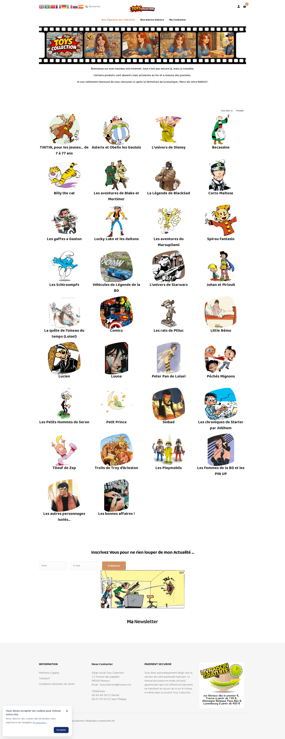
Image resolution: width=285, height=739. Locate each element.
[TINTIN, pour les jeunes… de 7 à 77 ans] (64, 129)
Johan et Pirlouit (220, 284)
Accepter (61, 729)
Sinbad (168, 422)
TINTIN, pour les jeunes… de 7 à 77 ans (64, 150)
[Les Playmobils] (168, 450)
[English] (42, 6)
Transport (44, 678)
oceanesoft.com (106, 720)
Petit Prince (116, 422)
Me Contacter (177, 20)
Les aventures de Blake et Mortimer (116, 196)
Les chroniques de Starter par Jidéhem (220, 425)
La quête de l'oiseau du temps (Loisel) (64, 333)
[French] (58, 6)
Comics (116, 330)
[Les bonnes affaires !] (116, 496)
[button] (244, 6)
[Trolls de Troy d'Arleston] (116, 450)
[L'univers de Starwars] (168, 267)
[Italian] (70, 6)
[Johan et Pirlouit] (221, 267)
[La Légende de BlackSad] (168, 175)
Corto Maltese (220, 193)
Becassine (221, 147)
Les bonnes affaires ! (116, 513)
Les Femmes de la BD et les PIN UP (220, 470)
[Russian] (75, 6)
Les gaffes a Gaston (64, 239)
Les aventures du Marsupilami (169, 242)
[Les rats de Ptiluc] (168, 312)
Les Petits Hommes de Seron (64, 422)
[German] (64, 6)
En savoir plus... (40, 722)
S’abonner (114, 565)
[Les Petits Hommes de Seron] (64, 404)
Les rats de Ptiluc (169, 330)
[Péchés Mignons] (221, 358)
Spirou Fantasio (221, 239)
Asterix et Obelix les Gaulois (116, 147)
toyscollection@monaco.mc (115, 684)
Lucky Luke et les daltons (116, 239)
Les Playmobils (168, 468)
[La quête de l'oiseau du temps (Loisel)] (64, 312)
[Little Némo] (221, 312)
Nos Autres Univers (152, 20)
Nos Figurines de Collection (118, 20)
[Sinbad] (168, 404)
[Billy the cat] (64, 175)
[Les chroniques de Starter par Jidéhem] (221, 404)
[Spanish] (81, 6)
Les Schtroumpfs (64, 284)
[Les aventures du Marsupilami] (168, 221)
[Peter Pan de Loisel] (168, 358)
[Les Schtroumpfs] (64, 267)
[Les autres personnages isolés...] (64, 496)
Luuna (116, 376)
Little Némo (220, 330)
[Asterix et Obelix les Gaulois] (116, 129)
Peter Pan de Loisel (169, 376)
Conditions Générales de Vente (57, 684)
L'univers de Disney (169, 147)
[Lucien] (64, 358)
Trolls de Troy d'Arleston (116, 468)
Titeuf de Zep (64, 468)
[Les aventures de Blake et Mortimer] (116, 175)
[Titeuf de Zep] (64, 450)
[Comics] (116, 312)
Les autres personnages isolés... (64, 516)
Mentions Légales (49, 673)
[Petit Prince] (116, 404)
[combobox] (101, 6)
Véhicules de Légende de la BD (116, 287)
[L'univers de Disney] (168, 129)
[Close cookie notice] (67, 711)
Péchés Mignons (221, 376)
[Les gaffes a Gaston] (64, 221)
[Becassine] (221, 129)
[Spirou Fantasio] (221, 221)
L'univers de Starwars (169, 284)
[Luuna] (116, 358)
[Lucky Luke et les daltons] (116, 221)
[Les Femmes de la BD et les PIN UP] (221, 450)
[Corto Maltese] (221, 175)
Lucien (64, 376)
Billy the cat (64, 193)
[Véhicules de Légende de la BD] (116, 267)
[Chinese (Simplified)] (53, 6)
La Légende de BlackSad (168, 193)
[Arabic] (47, 6)
